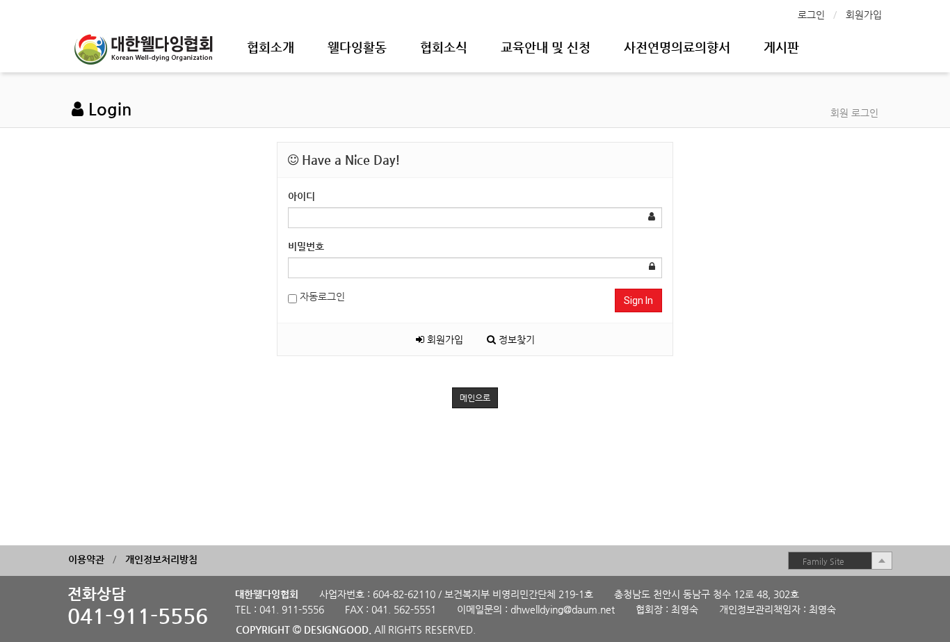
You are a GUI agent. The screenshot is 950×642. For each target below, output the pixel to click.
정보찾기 (515, 339)
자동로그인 (321, 296)
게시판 (781, 47)
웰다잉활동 (357, 47)
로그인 (811, 14)
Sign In (638, 300)
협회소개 (270, 47)
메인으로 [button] (475, 398)
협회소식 (443, 47)
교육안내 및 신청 (545, 47)
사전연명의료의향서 (677, 47)
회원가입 (864, 14)
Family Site (823, 561)
